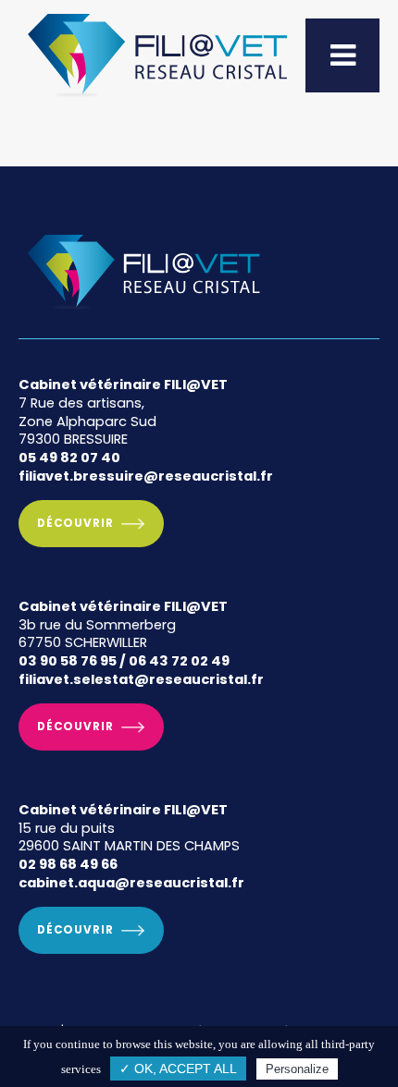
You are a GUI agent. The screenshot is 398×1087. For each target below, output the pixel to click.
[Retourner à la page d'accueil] (157, 98)
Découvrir (75, 523)
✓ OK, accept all (178, 1069)
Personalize (297, 1069)
